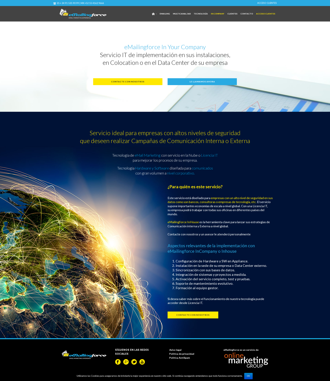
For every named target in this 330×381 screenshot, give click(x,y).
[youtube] (142, 362)
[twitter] (134, 362)
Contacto (246, 13)
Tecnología (201, 13)
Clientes (232, 13)
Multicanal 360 (182, 13)
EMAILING (165, 13)
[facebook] (118, 362)
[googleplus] (126, 362)
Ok (248, 376)
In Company (217, 13)
